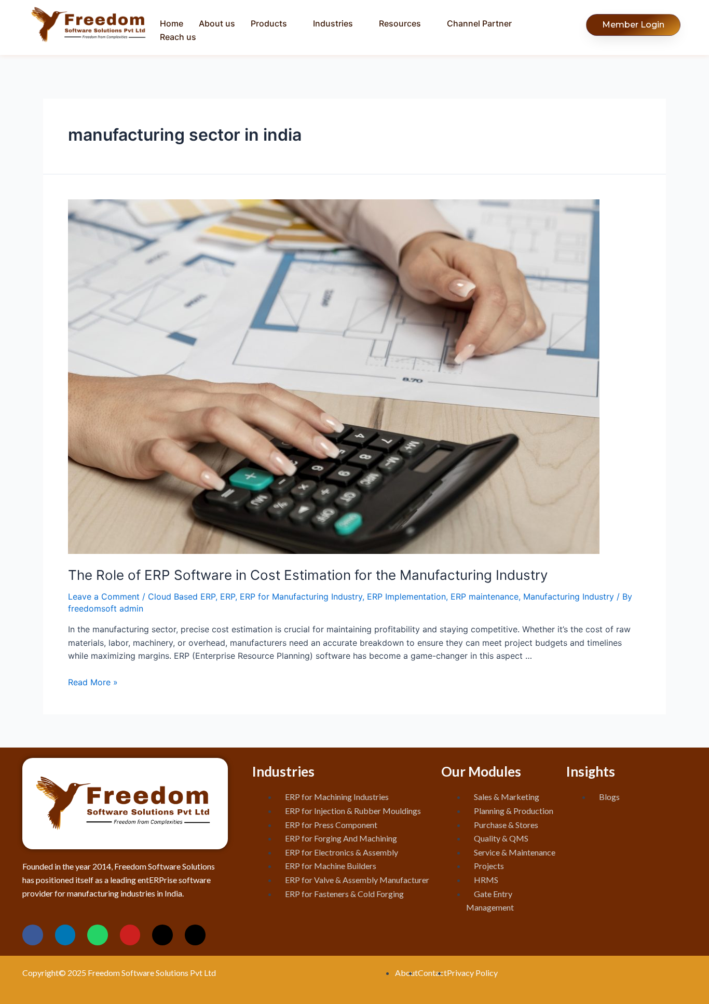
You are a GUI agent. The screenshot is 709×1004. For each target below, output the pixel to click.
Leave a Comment (104, 596)
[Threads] (195, 935)
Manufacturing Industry (568, 596)
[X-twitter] (162, 935)
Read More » (93, 682)
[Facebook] (32, 935)
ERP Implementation (406, 596)
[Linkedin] (65, 935)
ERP (227, 596)
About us (217, 23)
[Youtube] (130, 935)
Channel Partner (479, 23)
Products (269, 23)
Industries (333, 23)
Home (171, 23)
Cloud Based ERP (181, 596)
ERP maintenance (485, 596)
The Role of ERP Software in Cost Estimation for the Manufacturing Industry (308, 575)
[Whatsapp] (97, 935)
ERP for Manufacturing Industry (301, 596)
